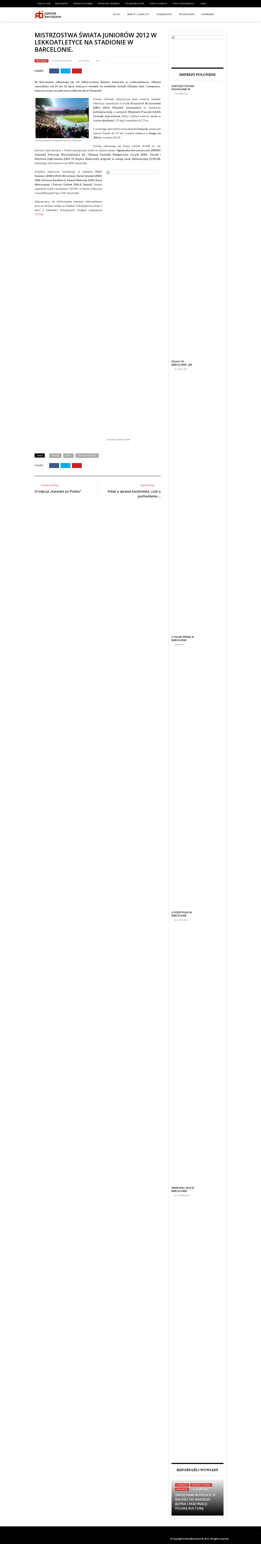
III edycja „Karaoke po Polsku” (58, 491)
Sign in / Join (43, 3)
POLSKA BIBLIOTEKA (134, 3)
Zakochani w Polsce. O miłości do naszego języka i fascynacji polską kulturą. (195, 1502)
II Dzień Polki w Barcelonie (182, 914)
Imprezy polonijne (83, 3)
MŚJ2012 (55, 455)
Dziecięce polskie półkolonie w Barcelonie (183, 89)
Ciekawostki (164, 14)
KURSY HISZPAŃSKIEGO (184, 3)
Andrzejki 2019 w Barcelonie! (183, 1189)
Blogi (116, 14)
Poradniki (208, 14)
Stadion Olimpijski (87, 455)
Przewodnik (186, 14)
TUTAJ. (39, 214)
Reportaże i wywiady (109, 3)
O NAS (203, 3)
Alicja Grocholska (63, 61)
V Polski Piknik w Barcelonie (183, 638)
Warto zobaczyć (138, 14)
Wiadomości (61, 3)
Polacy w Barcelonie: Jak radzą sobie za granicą (182, 366)
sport (68, 455)
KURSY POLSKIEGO (158, 3)
